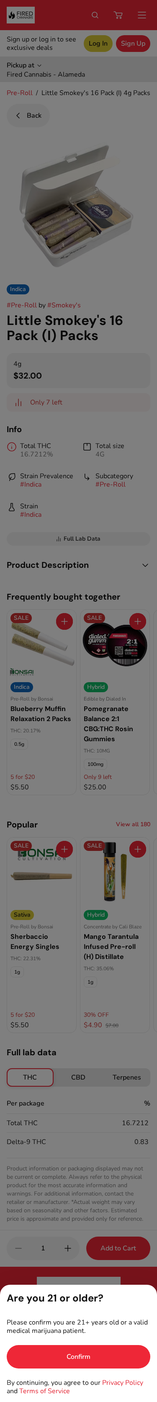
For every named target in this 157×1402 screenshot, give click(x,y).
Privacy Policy (122, 1382)
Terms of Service (44, 1391)
